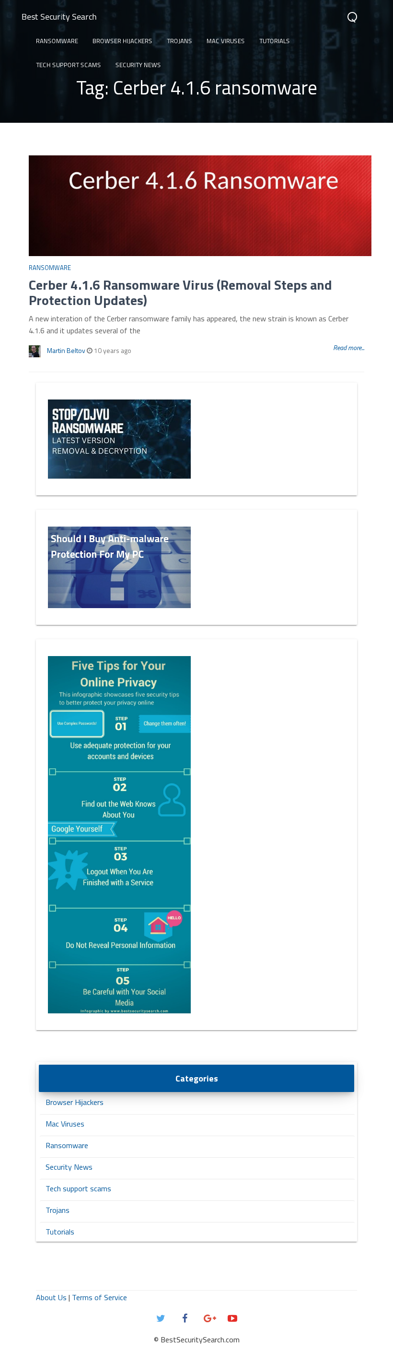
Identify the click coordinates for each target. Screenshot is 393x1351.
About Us (51, 1297)
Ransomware (57, 41)
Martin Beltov (66, 350)
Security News (138, 65)
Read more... (348, 347)
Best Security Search (59, 16)
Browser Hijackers (122, 41)
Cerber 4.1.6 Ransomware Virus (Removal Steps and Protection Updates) (180, 292)
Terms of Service (99, 1297)
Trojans (179, 41)
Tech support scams (68, 65)
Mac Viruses (226, 41)
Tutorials (274, 41)
